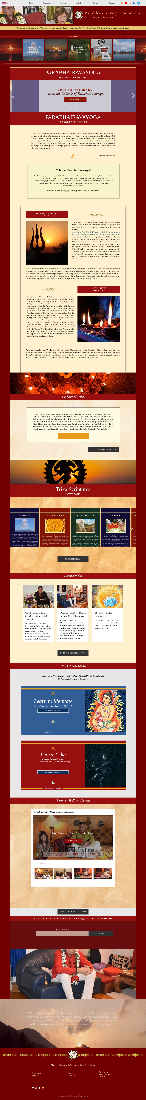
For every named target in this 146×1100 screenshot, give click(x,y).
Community (74, 1065)
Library (92, 1065)
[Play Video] (44, 874)
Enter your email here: (62, 929)
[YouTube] (33, 1087)
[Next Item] (142, 50)
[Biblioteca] (75, 108)
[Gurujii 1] (70, 108)
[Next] (133, 96)
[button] (47, 3)
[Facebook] (39, 1087)
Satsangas (64, 1065)
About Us (55, 1065)
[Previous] (13, 96)
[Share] (111, 812)
